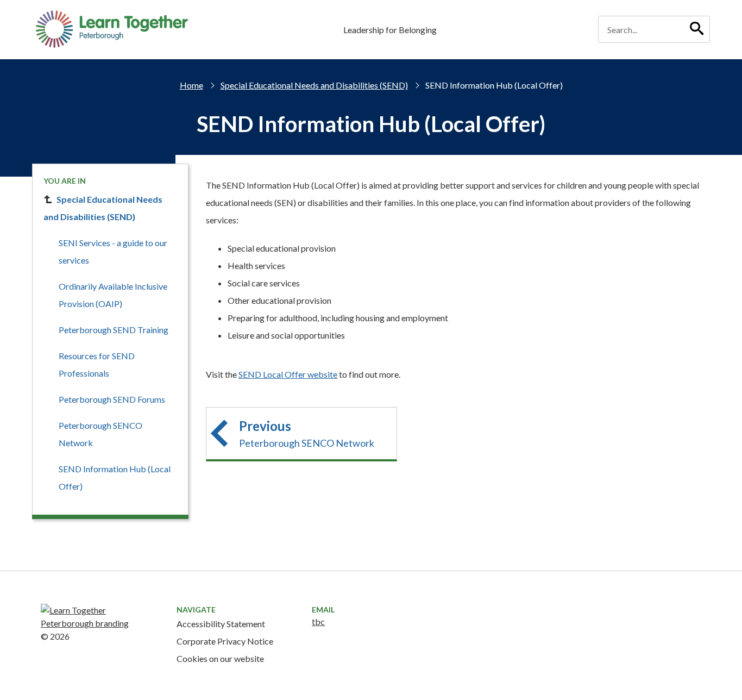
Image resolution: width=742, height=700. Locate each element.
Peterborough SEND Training (113, 329)
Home (191, 85)
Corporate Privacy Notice (225, 641)
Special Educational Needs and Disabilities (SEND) (314, 85)
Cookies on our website (220, 658)
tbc (318, 621)
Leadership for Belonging (390, 29)
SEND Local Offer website (287, 374)
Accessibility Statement (221, 623)
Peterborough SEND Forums (112, 399)
